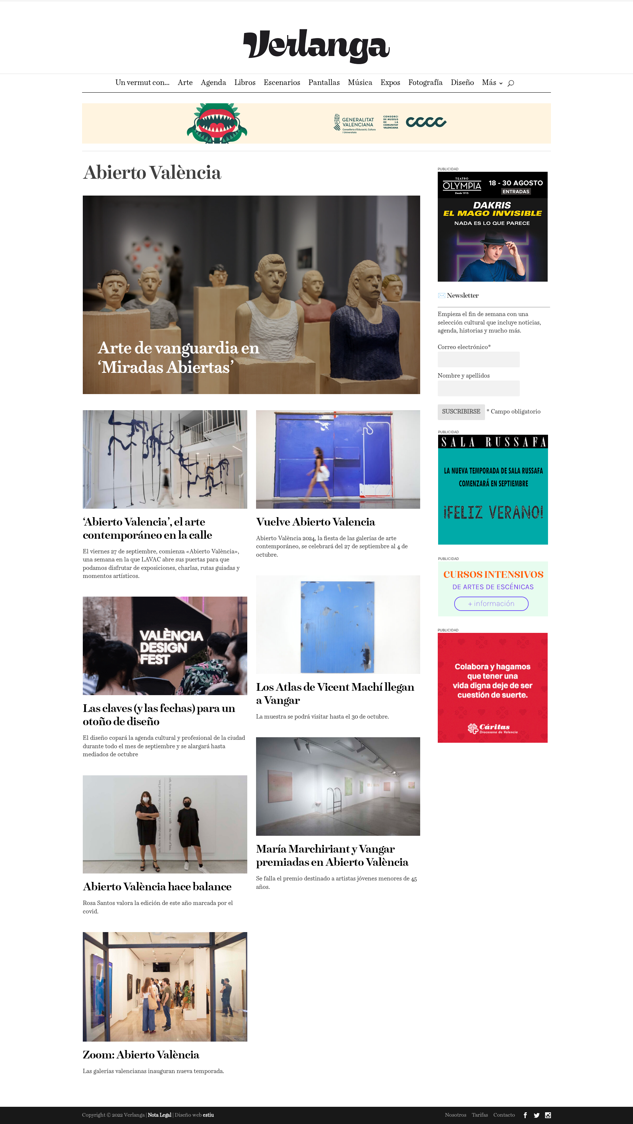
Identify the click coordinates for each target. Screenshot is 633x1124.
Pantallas (324, 84)
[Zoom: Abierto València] (165, 987)
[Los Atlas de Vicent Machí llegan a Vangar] (338, 624)
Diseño (462, 84)
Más (489, 84)
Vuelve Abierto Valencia (315, 522)
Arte (185, 84)
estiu (208, 1115)
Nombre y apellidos (464, 376)
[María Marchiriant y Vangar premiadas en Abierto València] (338, 786)
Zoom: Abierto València (141, 1055)
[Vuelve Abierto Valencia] (338, 459)
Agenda (213, 84)
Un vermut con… (142, 84)
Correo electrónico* (464, 347)
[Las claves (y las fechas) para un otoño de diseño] (165, 646)
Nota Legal (160, 1115)
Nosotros (455, 1115)
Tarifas (480, 1115)
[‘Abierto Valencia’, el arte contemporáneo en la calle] (165, 459)
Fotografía (425, 84)
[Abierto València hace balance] (165, 824)
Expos (390, 84)
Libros (245, 84)
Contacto (504, 1115)
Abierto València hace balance (157, 887)
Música (360, 84)
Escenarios (282, 84)
